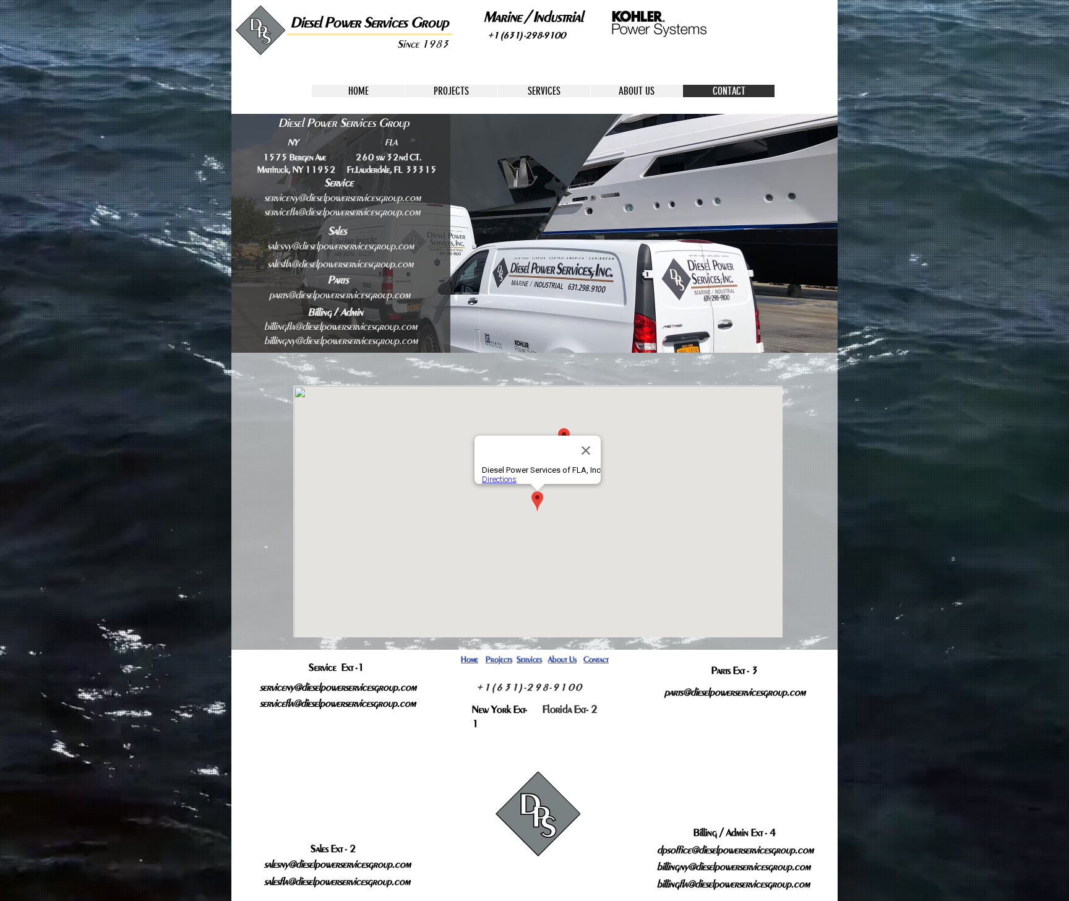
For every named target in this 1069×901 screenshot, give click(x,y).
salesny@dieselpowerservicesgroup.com (340, 246)
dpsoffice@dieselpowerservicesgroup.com (735, 850)
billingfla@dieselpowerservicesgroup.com (340, 326)
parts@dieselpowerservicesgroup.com (339, 295)
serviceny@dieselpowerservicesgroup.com (342, 198)
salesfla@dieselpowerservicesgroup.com (340, 264)
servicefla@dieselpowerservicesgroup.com (342, 212)
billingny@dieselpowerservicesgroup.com (341, 341)
